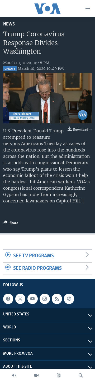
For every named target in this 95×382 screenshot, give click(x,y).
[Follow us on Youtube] (32, 299)
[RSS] (57, 299)
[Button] (10, 224)
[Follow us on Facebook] (8, 299)
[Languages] (58, 375)
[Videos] (36, 375)
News (9, 24)
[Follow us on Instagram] (45, 299)
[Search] (81, 375)
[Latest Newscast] (14, 375)
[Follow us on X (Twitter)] (20, 299)
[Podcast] (69, 299)
